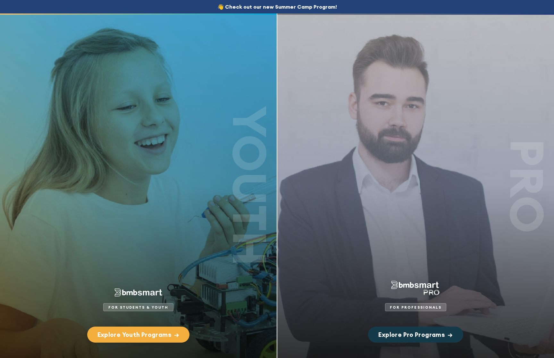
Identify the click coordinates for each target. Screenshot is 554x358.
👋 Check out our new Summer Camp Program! (277, 7)
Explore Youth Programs (138, 334)
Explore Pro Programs (415, 334)
